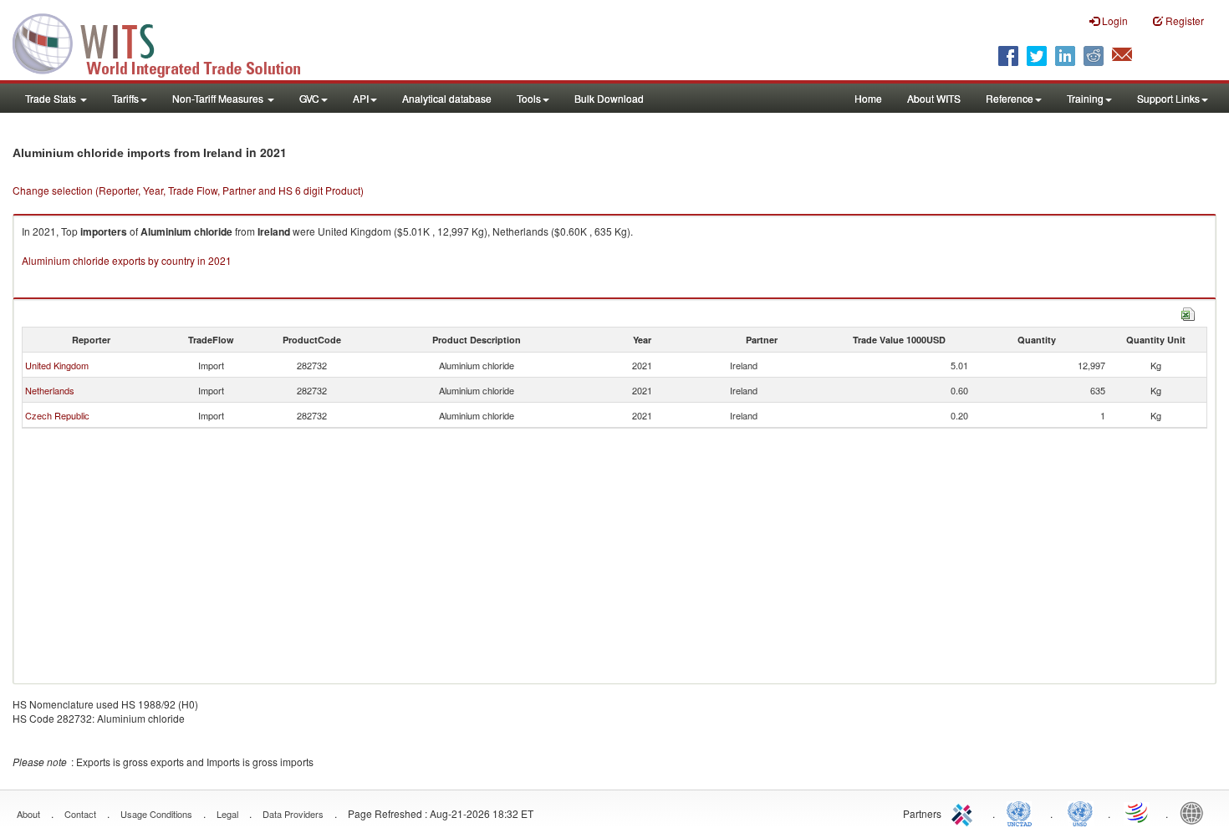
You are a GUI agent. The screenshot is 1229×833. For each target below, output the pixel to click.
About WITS (934, 98)
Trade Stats (52, 98)
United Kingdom (57, 365)
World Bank (1195, 812)
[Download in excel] (1188, 312)
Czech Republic (57, 415)
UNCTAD (1022, 812)
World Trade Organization (1138, 812)
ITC (965, 812)
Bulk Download (609, 98)
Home (868, 98)
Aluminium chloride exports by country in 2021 (127, 260)
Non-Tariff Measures (219, 98)
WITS (167, 42)
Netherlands (49, 390)
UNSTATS (1080, 812)
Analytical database (447, 98)
